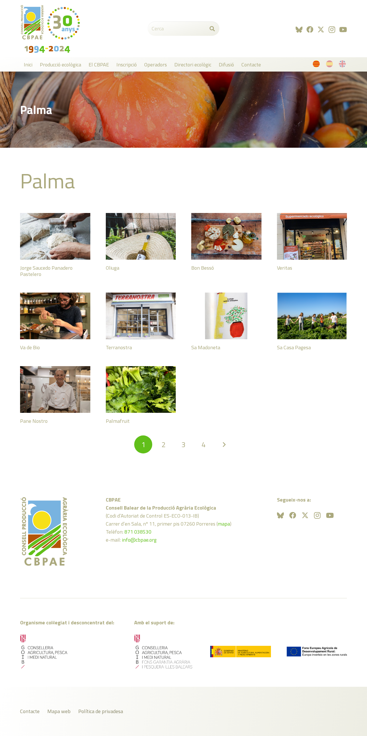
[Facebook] (310, 29)
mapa (224, 524)
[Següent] (224, 444)
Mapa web (59, 711)
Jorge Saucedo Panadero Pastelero (46, 271)
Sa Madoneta (205, 347)
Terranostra (119, 347)
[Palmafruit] (141, 389)
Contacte (30, 711)
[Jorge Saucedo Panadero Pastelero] (55, 236)
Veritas (284, 268)
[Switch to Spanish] (330, 65)
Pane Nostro (34, 421)
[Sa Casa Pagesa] (312, 316)
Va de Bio (30, 347)
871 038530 (137, 532)
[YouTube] (343, 29)
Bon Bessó (202, 268)
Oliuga (112, 268)
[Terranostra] (141, 316)
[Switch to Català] (317, 65)
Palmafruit (118, 421)
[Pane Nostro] (55, 389)
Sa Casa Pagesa (294, 347)
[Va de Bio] (55, 316)
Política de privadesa (100, 711)
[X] (320, 29)
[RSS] (299, 29)
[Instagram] (332, 29)
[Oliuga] (141, 236)
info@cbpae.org (139, 540)
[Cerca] (212, 28)
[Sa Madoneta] (226, 316)
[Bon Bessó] (226, 236)
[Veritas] (312, 236)
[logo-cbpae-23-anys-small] (50, 28)
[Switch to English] (343, 65)
